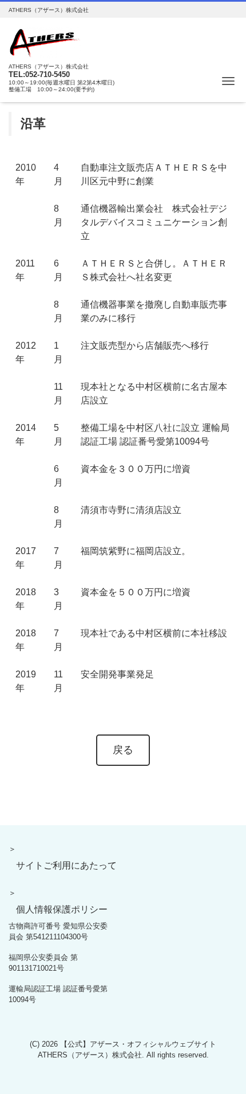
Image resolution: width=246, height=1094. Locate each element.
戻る (123, 750)
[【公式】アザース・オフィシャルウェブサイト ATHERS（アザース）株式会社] (45, 41)
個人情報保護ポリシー (62, 909)
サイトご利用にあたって (66, 865)
